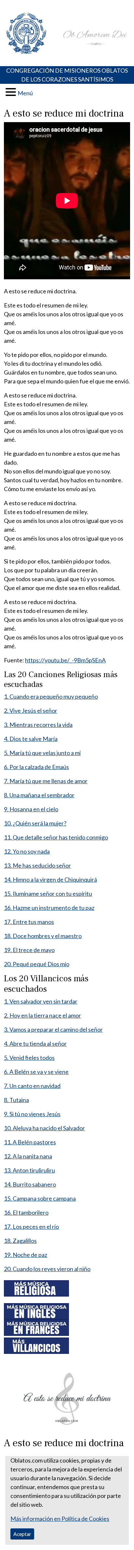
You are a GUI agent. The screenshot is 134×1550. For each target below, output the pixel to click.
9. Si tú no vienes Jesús (32, 1113)
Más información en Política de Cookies (59, 1518)
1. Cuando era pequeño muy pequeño (51, 696)
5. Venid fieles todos (29, 1057)
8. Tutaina (16, 1099)
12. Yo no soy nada (27, 851)
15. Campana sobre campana (40, 1198)
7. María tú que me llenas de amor (45, 780)
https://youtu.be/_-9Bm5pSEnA (65, 660)
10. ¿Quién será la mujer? (35, 823)
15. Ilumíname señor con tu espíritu (48, 893)
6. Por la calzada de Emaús (36, 766)
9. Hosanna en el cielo (31, 809)
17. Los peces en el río (31, 1226)
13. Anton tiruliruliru (29, 1170)
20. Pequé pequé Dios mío (36, 964)
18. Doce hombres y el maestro (43, 935)
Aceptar (22, 1534)
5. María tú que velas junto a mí (42, 752)
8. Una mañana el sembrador (39, 795)
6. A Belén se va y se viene (36, 1071)
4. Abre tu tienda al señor (35, 1043)
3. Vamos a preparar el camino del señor (53, 1029)
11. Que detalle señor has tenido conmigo (56, 837)
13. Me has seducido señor (37, 865)
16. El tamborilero (26, 1212)
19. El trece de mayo (29, 949)
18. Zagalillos (20, 1240)
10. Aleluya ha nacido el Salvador (44, 1128)
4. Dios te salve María (31, 738)
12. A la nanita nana (28, 1156)
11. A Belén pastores (30, 1142)
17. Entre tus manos (29, 921)
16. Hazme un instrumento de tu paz (49, 907)
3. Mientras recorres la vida (38, 724)
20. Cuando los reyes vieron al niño (47, 1268)
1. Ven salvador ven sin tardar (40, 1001)
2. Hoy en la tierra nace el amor (42, 1015)
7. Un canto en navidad (32, 1085)
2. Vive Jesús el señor (30, 710)
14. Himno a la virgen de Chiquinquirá (50, 879)
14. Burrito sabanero (30, 1184)
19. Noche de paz (25, 1254)
